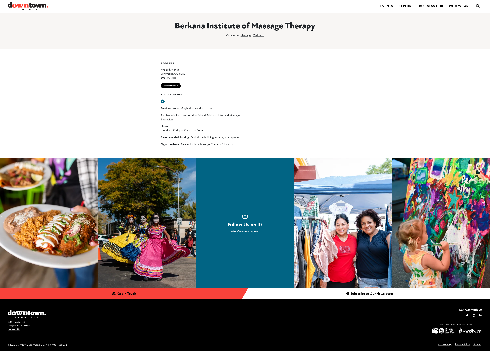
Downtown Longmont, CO (30, 344)
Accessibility (444, 344)
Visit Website (171, 85)
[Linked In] (480, 316)
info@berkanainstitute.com (196, 108)
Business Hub (431, 6)
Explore (406, 6)
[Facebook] (467, 316)
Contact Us (14, 329)
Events (386, 6)
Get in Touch (126, 294)
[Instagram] (474, 316)
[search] (477, 6)
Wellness (258, 35)
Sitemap (477, 344)
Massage (246, 35)
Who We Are (459, 6)
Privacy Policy (462, 344)
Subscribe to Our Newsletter (371, 294)
